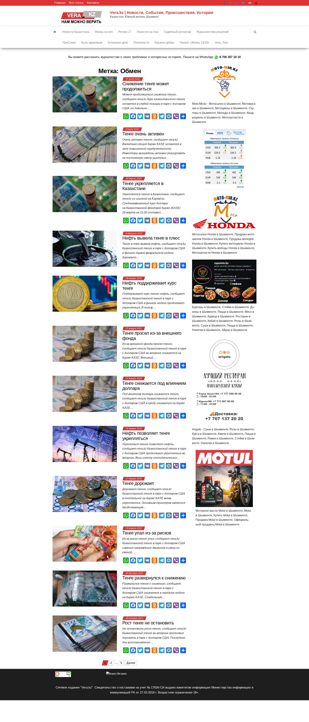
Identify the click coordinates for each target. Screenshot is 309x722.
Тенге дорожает (138, 483)
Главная (59, 2)
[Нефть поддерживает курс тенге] (85, 293)
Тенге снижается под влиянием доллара (154, 386)
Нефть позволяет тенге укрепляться (146, 435)
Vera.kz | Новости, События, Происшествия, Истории (161, 12)
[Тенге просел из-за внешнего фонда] (85, 343)
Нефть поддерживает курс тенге (149, 285)
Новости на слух (148, 31)
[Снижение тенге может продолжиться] (85, 94)
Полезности (141, 42)
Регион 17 (124, 31)
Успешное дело (118, 42)
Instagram (230, 3)
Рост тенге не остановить (148, 622)
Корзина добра (164, 42)
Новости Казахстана (75, 31)
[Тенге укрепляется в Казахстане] (85, 194)
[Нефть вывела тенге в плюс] (85, 248)
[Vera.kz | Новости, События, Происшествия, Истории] (55, 32)
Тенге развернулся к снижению (154, 578)
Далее (130, 663)
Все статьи (76, 2)
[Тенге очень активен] (85, 144)
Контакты (93, 2)
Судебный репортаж (177, 31)
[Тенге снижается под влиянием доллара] (85, 393)
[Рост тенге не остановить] (85, 633)
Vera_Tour (221, 42)
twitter (243, 3)
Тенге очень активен (143, 133)
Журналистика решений (213, 31)
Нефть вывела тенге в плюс (151, 238)
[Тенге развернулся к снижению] (85, 588)
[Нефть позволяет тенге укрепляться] (85, 443)
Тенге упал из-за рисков (146, 533)
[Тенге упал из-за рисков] (85, 543)
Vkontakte (237, 3)
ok (249, 2)
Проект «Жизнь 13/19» (194, 42)
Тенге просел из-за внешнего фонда (151, 335)
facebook (224, 3)
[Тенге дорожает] (85, 494)
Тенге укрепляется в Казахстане (142, 186)
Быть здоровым (91, 42)
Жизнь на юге (104, 31)
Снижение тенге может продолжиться (145, 86)
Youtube (256, 3)
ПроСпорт (69, 42)
